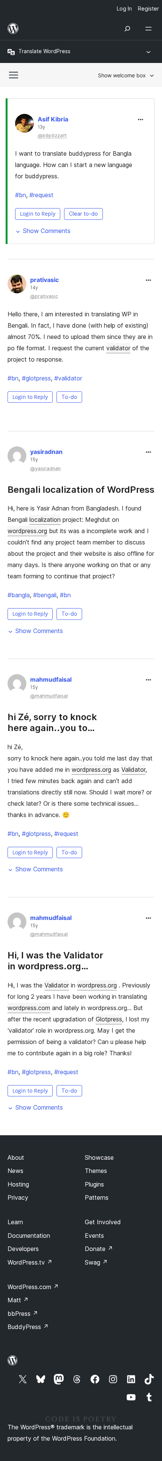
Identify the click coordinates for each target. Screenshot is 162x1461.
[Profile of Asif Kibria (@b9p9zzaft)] (24, 125)
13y (41, 127)
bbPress (23, 1313)
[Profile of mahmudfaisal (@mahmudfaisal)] (17, 685)
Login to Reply (37, 213)
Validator (133, 769)
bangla (19, 595)
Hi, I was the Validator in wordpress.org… (55, 961)
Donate (99, 1249)
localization (45, 519)
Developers (23, 1249)
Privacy (18, 1197)
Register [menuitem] (148, 8)
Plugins (94, 1184)
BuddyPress (28, 1327)
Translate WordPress (44, 51)
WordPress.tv (30, 1262)
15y (34, 459)
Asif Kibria (53, 119)
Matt (18, 1300)
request (41, 195)
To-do (69, 397)
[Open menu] (150, 28)
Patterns (97, 1197)
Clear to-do (83, 213)
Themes (96, 1170)
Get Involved (103, 1222)
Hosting (18, 1184)
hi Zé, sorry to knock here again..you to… (52, 722)
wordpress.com (29, 1008)
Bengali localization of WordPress (81, 489)
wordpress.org (27, 531)
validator (118, 348)
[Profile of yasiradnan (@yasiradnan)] (17, 457)
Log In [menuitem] (124, 8)
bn (20, 195)
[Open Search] (127, 28)
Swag (96, 1262)
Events (94, 1235)
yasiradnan (46, 451)
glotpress (36, 378)
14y (34, 287)
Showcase (99, 1157)
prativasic (44, 280)
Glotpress (109, 1019)
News (15, 1170)
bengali (45, 595)
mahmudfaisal (51, 679)
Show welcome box (122, 75)
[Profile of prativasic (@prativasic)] (17, 285)
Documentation (29, 1235)
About (16, 1157)
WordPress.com (33, 1287)
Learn (15, 1222)
